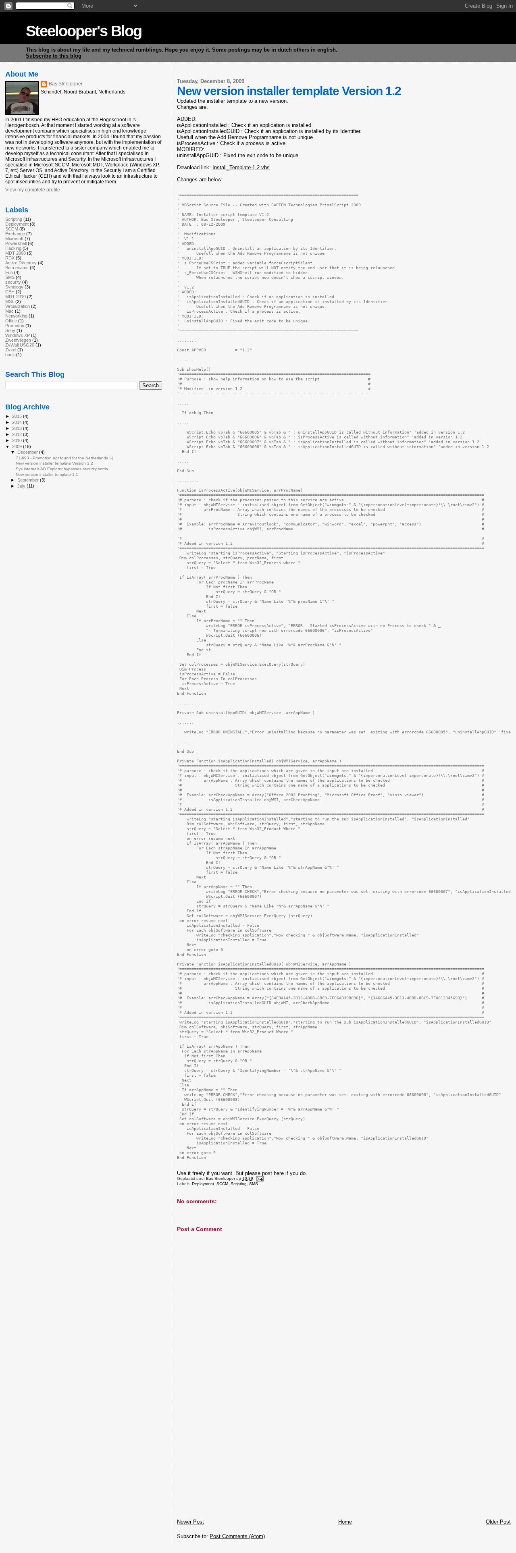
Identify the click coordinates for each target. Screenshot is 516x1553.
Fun (9, 272)
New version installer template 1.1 (47, 474)
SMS (253, 1183)
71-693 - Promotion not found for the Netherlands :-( (64, 458)
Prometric (14, 325)
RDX (10, 257)
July (22, 486)
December (28, 452)
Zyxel (10, 349)
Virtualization (17, 306)
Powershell (16, 243)
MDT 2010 (15, 296)
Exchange (15, 233)
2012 (17, 434)
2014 (17, 422)
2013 (17, 428)
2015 (17, 416)
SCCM (222, 1183)
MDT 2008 (15, 253)
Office (11, 320)
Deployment (203, 1183)
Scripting (239, 1183)
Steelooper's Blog (83, 30)
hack (10, 354)
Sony (10, 330)
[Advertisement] (237, 1462)
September (28, 480)
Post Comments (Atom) (237, 1536)
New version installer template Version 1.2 (54, 463)
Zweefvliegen (18, 340)
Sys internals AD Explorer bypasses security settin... (64, 469)
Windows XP (17, 335)
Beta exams (17, 267)
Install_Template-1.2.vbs (241, 167)
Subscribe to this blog (53, 56)
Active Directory (21, 262)
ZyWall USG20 (19, 345)
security (13, 282)
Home (345, 1522)
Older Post (498, 1522)
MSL (9, 301)
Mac (9, 311)
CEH (10, 291)
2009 (17, 446)
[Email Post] (259, 1178)
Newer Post (190, 1522)
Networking (16, 316)
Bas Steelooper (66, 84)
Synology (14, 286)
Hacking (13, 248)
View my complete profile (32, 190)
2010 (17, 440)
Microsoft (14, 238)
